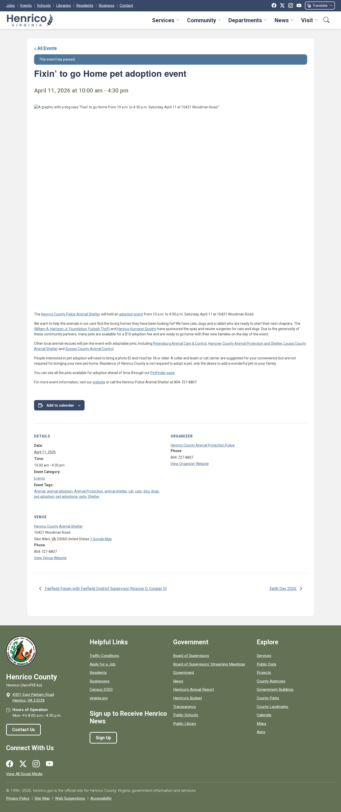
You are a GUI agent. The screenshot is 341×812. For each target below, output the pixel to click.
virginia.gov (99, 698)
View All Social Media (24, 774)
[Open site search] (326, 20)
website (99, 382)
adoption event (131, 314)
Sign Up (103, 737)
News (282, 20)
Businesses (100, 681)
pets (82, 497)
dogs (155, 491)
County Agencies (271, 681)
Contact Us (23, 729)
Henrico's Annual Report (193, 689)
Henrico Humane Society (136, 329)
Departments (245, 20)
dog (146, 491)
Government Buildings (275, 689)
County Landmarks (272, 706)
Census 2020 (101, 689)
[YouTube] (299, 5)
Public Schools (185, 715)
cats (138, 491)
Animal (39, 491)
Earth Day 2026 (283, 588)
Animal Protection (88, 491)
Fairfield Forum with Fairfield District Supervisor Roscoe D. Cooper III (105, 588)
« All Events (45, 48)
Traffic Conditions (104, 655)
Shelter (93, 497)
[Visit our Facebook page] (9, 764)
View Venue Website (50, 558)
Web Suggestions (70, 798)
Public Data (266, 664)
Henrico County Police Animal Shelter (70, 314)
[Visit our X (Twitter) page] (23, 764)
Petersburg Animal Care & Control (180, 343)
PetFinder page (162, 373)
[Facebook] (274, 5)
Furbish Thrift (99, 329)
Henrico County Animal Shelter (58, 526)
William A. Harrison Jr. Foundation (60, 329)
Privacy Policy (17, 798)
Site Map (42, 798)
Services (163, 20)
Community (201, 20)
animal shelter (115, 491)
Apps (261, 732)
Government (183, 672)
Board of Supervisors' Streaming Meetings (209, 664)
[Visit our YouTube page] (49, 764)
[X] (282, 5)
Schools (44, 5)
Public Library (184, 723)
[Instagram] (290, 5)
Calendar (264, 715)
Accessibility (101, 798)
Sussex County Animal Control (89, 349)
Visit (307, 20)
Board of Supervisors (191, 655)
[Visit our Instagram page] (36, 764)
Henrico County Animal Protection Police (203, 445)
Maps (261, 723)
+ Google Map (101, 539)
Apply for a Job (103, 664)
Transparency (184, 706)
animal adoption (60, 491)
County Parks (268, 698)
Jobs (10, 5)
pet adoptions (67, 497)
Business (106, 5)
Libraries (63, 5)
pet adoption (44, 497)
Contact (126, 5)
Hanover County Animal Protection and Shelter (245, 343)
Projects (264, 672)
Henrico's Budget (187, 698)
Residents (84, 5)
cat (131, 491)
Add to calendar (60, 405)
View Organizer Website (190, 464)
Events (26, 5)
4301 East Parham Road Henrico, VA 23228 (33, 697)
